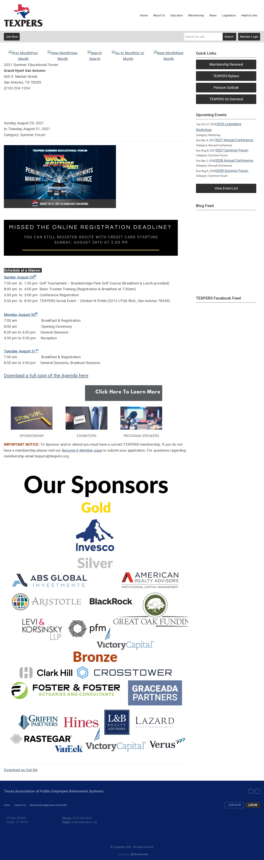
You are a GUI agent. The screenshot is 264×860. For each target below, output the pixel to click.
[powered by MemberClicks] (132, 855)
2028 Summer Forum (232, 171)
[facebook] (250, 791)
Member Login (249, 36)
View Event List (226, 188)
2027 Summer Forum (232, 150)
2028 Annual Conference (234, 160)
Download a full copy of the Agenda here (46, 375)
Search (229, 36)
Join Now (12, 36)
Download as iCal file (20, 770)
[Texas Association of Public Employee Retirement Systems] (23, 15)
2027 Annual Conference (234, 140)
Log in (252, 805)
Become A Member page (82, 450)
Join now (234, 805)
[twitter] (257, 791)
